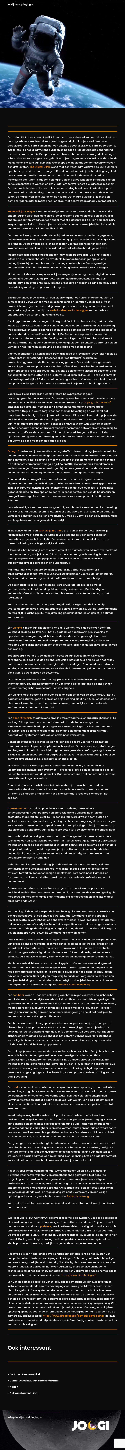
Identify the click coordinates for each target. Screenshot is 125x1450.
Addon (14, 1387)
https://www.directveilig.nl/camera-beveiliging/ (73, 1316)
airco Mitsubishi (22, 718)
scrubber (18, 995)
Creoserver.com (18, 808)
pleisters (45, 1226)
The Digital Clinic (40, 167)
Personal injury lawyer (21, 211)
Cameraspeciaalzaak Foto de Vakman (34, 1380)
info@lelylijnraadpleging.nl (25, 1417)
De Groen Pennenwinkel (25, 1374)
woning (17, 627)
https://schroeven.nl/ (97, 402)
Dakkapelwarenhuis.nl (24, 1393)
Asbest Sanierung (78, 1196)
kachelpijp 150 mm (50, 530)
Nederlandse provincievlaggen (69, 310)
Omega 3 (13, 451)
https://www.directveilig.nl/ (78, 1275)
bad (15, 1087)
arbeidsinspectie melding (73, 984)
